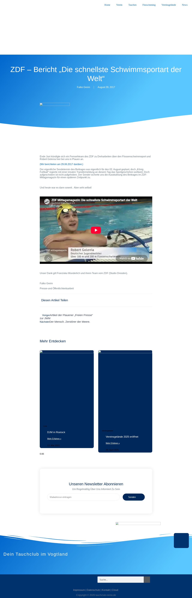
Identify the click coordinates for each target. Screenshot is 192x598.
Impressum (79, 590)
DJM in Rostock (56, 432)
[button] (96, 298)
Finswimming (149, 5)
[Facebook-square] (24, 579)
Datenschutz (93, 590)
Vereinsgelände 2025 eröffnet (122, 436)
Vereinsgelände (169, 5)
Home (107, 5)
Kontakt (106, 590)
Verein (119, 5)
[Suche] (147, 579)
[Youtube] (34, 579)
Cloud (115, 590)
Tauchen (132, 5)
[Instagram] (16, 579)
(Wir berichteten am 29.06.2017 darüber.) (61, 164)
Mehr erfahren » (54, 439)
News (185, 5)
